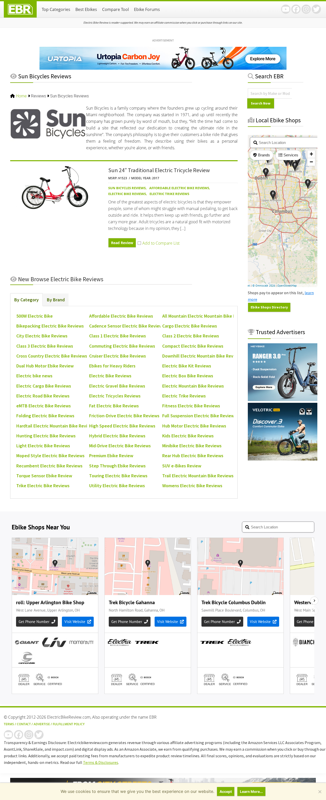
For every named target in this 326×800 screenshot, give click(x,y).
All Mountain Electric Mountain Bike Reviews (205, 316)
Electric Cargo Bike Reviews (43, 386)
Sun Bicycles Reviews (127, 188)
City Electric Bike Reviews (41, 336)
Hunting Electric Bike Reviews (46, 436)
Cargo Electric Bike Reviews (189, 326)
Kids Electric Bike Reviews (188, 436)
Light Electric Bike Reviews (43, 446)
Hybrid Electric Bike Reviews (117, 436)
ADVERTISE (42, 724)
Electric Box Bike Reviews (187, 376)
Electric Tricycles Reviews (115, 396)
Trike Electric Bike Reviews (43, 485)
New (60, 279)
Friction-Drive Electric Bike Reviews (124, 416)
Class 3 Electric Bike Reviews (44, 346)
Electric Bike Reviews (127, 193)
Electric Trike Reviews (169, 193)
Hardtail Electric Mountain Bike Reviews (55, 426)
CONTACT (24, 724)
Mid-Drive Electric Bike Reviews (120, 446)
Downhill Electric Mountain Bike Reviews (202, 356)
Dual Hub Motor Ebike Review (45, 366)
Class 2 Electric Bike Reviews (190, 336)
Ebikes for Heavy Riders (112, 366)
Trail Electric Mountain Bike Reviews (198, 476)
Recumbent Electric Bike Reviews (49, 466)
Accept (226, 791)
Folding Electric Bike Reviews (45, 416)
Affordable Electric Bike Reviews (179, 188)
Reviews (38, 96)
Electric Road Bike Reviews (43, 396)
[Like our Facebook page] (296, 9)
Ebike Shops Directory (269, 307)
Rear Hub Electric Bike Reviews (192, 455)
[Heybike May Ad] (282, 399)
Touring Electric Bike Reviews (118, 476)
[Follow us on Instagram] (306, 9)
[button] (159, 243)
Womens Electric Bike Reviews (192, 485)
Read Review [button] (122, 242)
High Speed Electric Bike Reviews (122, 426)
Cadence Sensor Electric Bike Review (125, 326)
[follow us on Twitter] (316, 9)
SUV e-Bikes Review (181, 466)
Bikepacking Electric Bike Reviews (50, 326)
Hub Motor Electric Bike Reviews (194, 426)
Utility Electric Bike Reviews (117, 485)
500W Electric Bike (34, 316)
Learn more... (251, 791)
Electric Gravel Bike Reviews (117, 386)
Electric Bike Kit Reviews (186, 366)
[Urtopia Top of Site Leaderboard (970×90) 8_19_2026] (163, 68)
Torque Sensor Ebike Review (44, 476)
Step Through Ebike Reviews (117, 466)
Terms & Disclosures (100, 762)
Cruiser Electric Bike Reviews (117, 356)
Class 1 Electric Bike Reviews (117, 336)
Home (21, 96)
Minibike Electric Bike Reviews (192, 446)
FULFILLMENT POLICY (69, 724)
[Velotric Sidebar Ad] (282, 459)
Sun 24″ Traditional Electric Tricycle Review (159, 170)
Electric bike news (34, 376)
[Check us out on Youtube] (285, 9)
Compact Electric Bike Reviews (192, 346)
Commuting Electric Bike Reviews (122, 346)
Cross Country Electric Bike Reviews (51, 356)
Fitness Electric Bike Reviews (191, 406)
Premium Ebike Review (111, 455)
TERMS (9, 724)
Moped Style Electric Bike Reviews (50, 455)
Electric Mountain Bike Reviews (193, 386)
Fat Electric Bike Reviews (114, 406)
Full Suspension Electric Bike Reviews (199, 416)
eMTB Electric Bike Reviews (43, 406)
